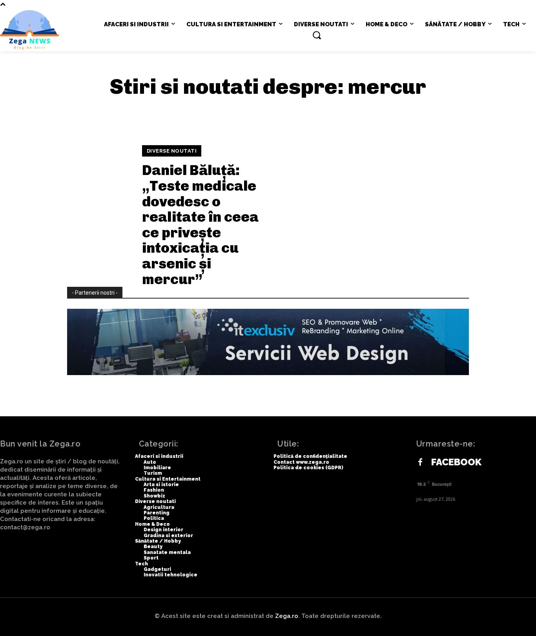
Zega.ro (286, 616)
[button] (316, 35)
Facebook (456, 462)
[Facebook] (420, 463)
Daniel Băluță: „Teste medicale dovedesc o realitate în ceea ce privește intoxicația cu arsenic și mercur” (200, 224)
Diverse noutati (172, 151)
